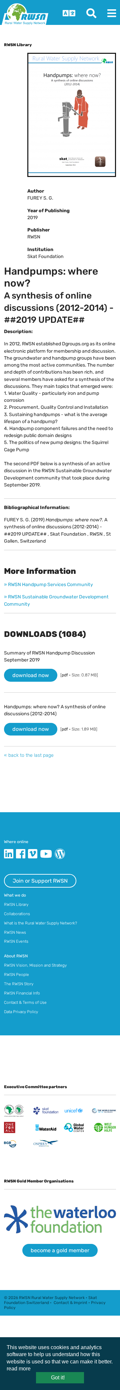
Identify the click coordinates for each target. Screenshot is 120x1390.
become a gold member (60, 1250)
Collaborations (17, 914)
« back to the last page (29, 755)
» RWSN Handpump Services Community (48, 584)
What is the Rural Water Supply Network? (40, 923)
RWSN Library (16, 904)
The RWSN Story (18, 984)
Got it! (58, 1377)
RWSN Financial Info (22, 993)
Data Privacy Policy (21, 1011)
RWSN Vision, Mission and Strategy (35, 965)
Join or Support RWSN (40, 881)
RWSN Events (16, 941)
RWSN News (15, 932)
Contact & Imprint (70, 1302)
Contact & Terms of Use (25, 1002)
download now (30, 675)
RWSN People (16, 974)
